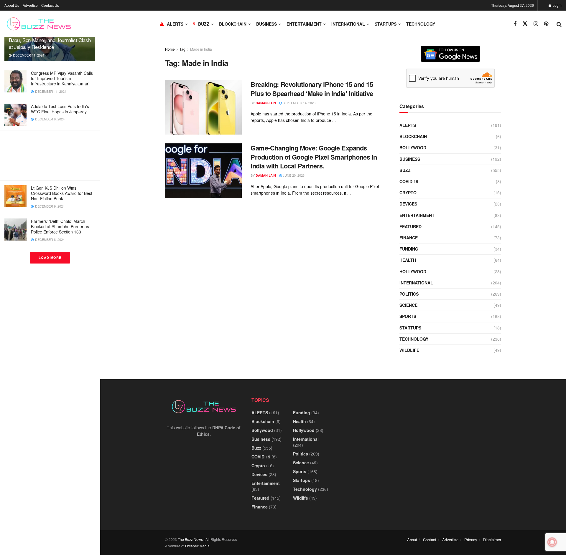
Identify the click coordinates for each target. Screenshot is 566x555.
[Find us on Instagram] (536, 24)
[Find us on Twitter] (525, 23)
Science (408, 305)
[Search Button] (559, 23)
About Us (11, 5)
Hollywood (412, 271)
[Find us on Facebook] (515, 24)
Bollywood (412, 147)
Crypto (408, 193)
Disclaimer (492, 539)
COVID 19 (408, 181)
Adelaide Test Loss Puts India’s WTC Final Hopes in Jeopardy (60, 109)
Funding (408, 249)
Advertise (30, 5)
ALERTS (175, 24)
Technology (420, 24)
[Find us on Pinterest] (546, 24)
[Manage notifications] (552, 542)
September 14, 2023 (298, 102)
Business (266, 24)
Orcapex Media (197, 545)
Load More (50, 257)
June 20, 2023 (293, 175)
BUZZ (203, 24)
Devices (408, 204)
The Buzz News (190, 539)
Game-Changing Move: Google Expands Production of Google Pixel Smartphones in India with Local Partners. (314, 157)
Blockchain (232, 24)
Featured (410, 226)
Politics (409, 294)
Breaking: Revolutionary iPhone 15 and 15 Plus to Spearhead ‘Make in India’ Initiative (312, 88)
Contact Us (50, 5)
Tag (182, 49)
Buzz (405, 170)
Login (557, 5)
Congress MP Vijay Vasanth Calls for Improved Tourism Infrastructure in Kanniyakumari (62, 78)
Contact (429, 539)
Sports (407, 316)
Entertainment (304, 24)
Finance (408, 238)
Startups (385, 24)
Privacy (470, 539)
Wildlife (409, 350)
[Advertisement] (50, 155)
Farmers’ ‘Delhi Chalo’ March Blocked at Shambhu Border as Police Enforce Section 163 (60, 226)
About (412, 539)
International (348, 24)
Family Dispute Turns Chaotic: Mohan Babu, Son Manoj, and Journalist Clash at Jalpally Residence (50, 39)
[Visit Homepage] (38, 23)
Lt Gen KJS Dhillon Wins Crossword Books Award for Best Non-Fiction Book (61, 193)
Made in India (201, 49)
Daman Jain (266, 103)
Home (170, 49)
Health (407, 260)
